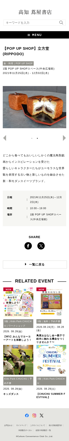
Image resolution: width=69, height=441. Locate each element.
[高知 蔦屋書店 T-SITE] (34, 11)
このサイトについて (37, 425)
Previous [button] (3, 138)
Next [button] (66, 138)
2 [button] (37, 138)
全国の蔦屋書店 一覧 (43, 430)
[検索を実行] (60, 24)
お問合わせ (8, 425)
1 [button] (32, 138)
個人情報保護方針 (55, 425)
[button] (34, 35)
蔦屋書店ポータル (25, 430)
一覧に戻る (37, 264)
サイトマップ (21, 425)
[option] (34, 107)
